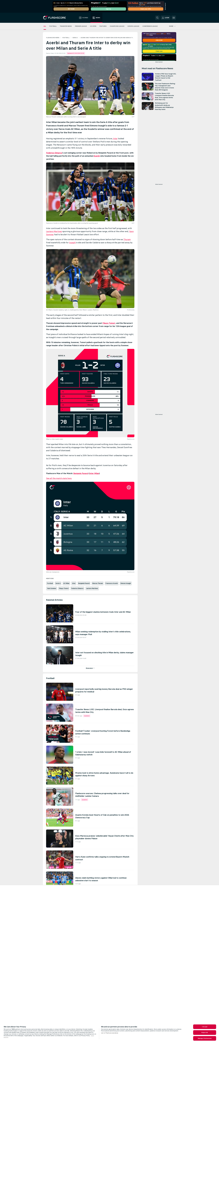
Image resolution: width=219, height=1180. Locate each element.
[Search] (157, 17)
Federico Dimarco (54, 153)
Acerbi (97, 156)
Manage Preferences (205, 1038)
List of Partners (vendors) (109, 1033)
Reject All (204, 1032)
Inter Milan (94, 473)
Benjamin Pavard (80, 473)
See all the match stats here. (59, 478)
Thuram (127, 239)
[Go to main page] (56, 18)
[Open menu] (173, 17)
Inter (115, 138)
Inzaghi (72, 242)
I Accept (204, 1027)
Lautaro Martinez (54, 231)
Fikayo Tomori (109, 323)
